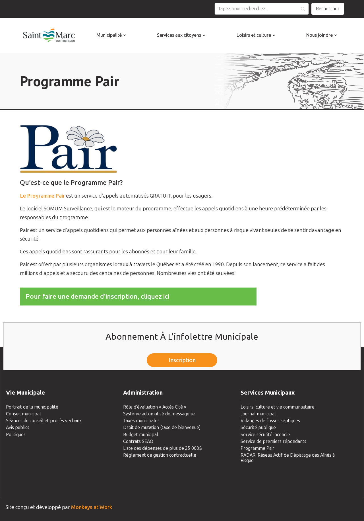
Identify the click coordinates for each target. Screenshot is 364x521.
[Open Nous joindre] (335, 35)
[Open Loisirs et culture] (273, 35)
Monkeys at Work (91, 507)
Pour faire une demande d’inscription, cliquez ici (97, 296)
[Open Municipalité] (124, 35)
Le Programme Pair (42, 196)
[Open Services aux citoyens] (203, 35)
